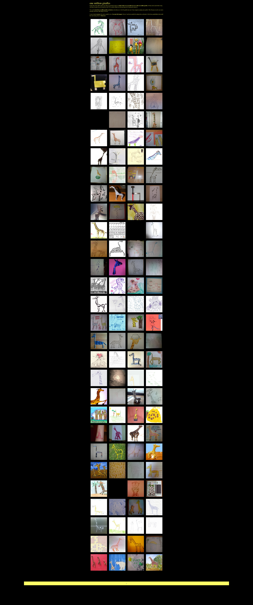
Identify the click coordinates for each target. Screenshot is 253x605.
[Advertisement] (99, 119)
